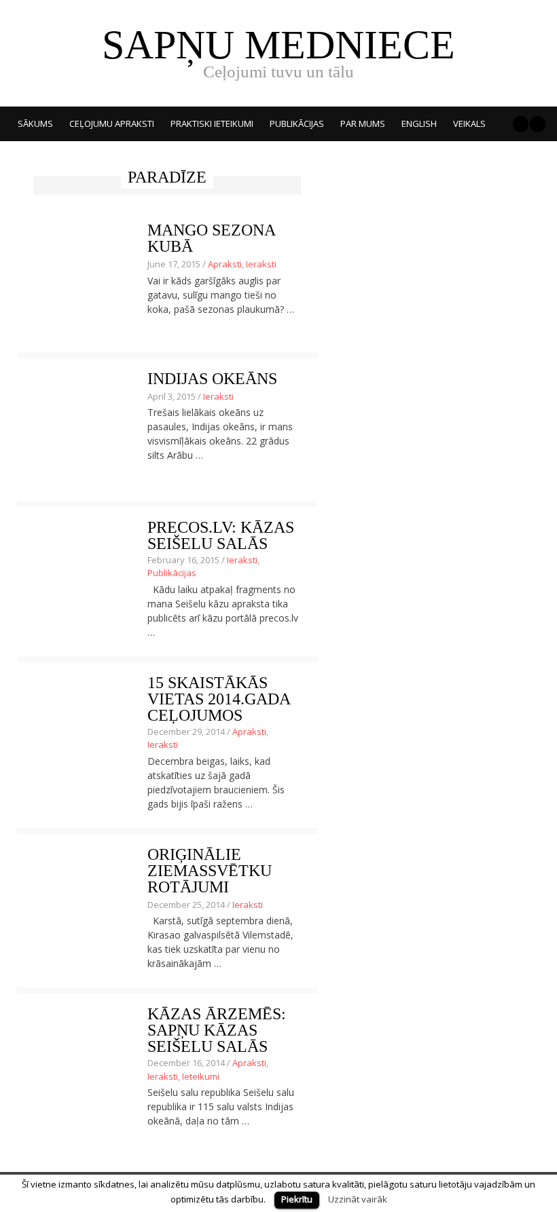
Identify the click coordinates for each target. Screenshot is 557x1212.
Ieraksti (261, 264)
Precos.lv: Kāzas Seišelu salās (220, 535)
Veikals (469, 123)
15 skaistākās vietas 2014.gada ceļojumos (218, 699)
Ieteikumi (200, 1076)
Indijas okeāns (212, 378)
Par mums (362, 123)
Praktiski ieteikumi (211, 123)
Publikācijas (297, 123)
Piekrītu (296, 1199)
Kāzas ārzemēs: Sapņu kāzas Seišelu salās (216, 1030)
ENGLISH (419, 123)
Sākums (35, 123)
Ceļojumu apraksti (111, 123)
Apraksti (225, 264)
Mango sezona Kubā (211, 238)
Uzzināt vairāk (357, 1199)
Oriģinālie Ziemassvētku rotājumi (209, 871)
